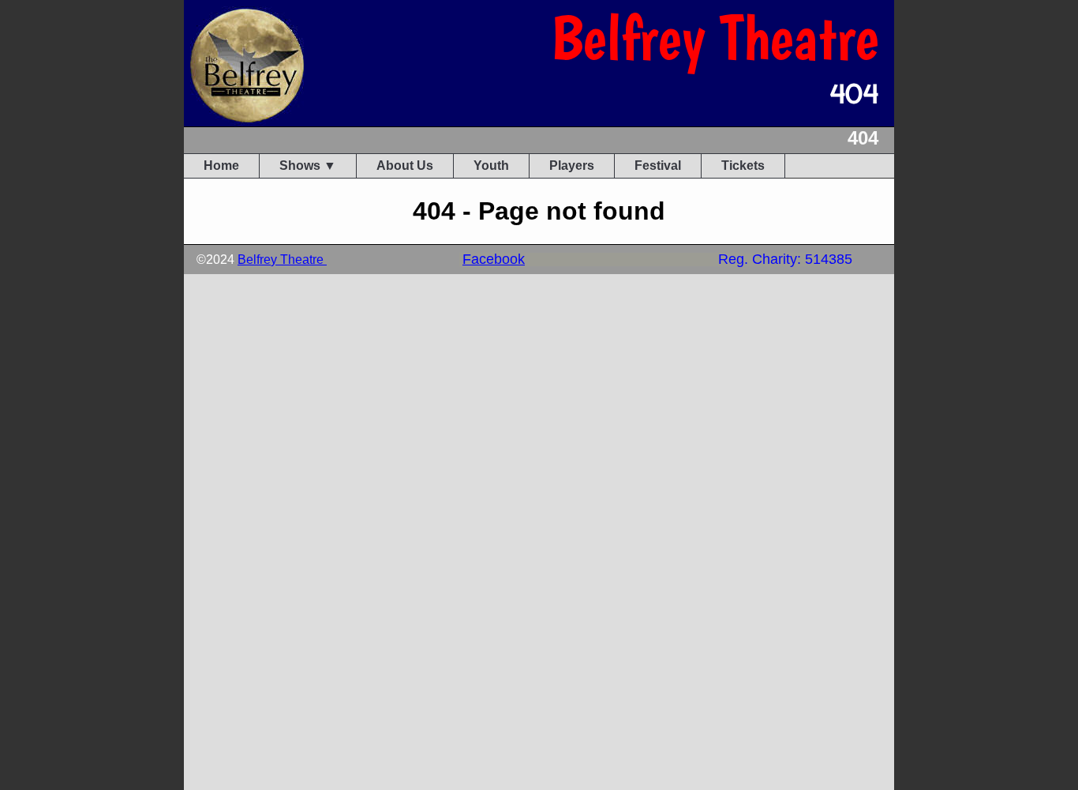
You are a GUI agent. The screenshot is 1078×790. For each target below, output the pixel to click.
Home (221, 165)
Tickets (743, 165)
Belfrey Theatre (282, 259)
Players (571, 165)
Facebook (493, 259)
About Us (404, 165)
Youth (491, 165)
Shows (299, 165)
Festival (657, 165)
